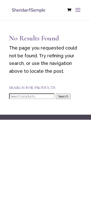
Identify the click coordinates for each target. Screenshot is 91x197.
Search (63, 96)
